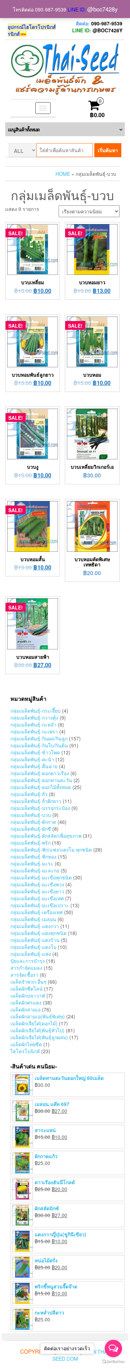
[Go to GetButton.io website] (113, 1362)
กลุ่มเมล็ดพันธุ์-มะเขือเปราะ (39, 905)
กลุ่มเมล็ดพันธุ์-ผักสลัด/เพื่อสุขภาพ (45, 835)
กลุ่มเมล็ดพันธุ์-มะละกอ (34, 870)
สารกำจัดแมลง (26, 967)
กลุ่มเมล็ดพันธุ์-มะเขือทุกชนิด (41, 877)
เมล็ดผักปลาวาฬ (27, 995)
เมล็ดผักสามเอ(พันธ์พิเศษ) (37, 1016)
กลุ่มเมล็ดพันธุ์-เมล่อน (33, 919)
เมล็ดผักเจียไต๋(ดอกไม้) (34, 1023)
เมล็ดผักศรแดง (26, 1002)
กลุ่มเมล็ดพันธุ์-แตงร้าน (35, 939)
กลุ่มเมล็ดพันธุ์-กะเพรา (34, 731)
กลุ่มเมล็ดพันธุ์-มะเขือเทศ (37, 898)
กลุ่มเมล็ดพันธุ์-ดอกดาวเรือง (39, 773)
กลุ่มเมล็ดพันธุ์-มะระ (31, 863)
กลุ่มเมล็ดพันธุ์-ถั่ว (28, 793)
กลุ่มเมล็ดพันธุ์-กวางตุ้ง (34, 717)
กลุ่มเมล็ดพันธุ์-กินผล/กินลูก (39, 738)
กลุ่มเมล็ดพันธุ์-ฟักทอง (33, 856)
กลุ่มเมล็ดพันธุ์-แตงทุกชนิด (38, 932)
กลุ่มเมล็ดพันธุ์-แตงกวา (34, 926)
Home (62, 173)
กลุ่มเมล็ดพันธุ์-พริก (30, 842)
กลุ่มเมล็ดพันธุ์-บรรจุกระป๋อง (40, 807)
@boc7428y (102, 9)
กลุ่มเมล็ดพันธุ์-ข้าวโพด (35, 752)
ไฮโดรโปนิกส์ (25, 1051)
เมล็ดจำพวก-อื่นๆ (28, 981)
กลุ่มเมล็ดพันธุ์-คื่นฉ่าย (34, 766)
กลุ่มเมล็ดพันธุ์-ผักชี (30, 828)
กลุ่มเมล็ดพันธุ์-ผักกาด (33, 821)
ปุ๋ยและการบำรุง (27, 960)
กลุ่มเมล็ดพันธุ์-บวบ (30, 814)
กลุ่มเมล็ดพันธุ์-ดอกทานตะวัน (41, 780)
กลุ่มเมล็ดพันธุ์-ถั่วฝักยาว (35, 800)
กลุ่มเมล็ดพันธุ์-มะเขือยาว (37, 891)
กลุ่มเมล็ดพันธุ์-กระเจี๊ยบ (35, 710)
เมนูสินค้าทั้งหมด (24, 129)
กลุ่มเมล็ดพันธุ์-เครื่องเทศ (36, 912)
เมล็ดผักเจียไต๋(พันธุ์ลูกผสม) (39, 1037)
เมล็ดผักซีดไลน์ (26, 988)
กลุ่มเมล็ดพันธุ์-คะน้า (32, 759)
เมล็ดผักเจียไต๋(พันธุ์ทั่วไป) (37, 1030)
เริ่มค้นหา (108, 150)
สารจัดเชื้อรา (24, 974)
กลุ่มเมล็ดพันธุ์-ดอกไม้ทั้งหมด (40, 787)
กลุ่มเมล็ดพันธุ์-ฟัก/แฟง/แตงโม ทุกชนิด (51, 849)
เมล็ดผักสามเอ (25, 1009)
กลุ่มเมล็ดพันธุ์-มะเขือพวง (37, 884)
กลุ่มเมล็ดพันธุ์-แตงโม (33, 946)
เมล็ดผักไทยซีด (26, 1044)
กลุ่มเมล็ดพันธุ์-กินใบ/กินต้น (39, 745)
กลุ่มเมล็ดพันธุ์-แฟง (30, 953)
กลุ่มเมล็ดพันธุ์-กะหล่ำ (33, 724)
